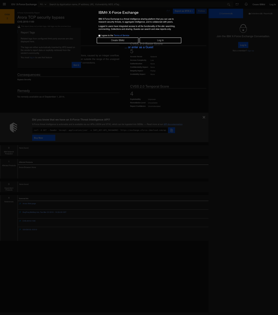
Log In (160, 40)
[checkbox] (99, 36)
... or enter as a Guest (139, 47)
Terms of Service (121, 35)
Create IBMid (117, 40)
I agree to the (115, 35)
